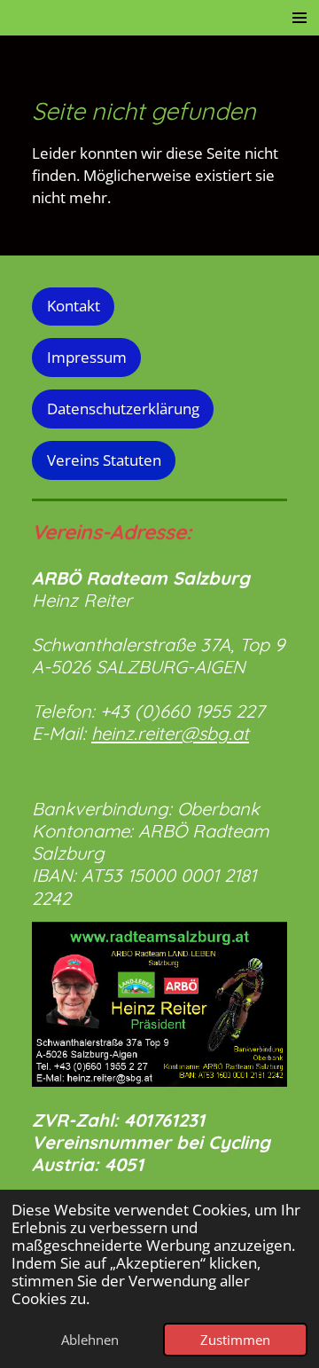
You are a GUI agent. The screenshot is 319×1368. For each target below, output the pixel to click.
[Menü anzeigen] (299, 17)
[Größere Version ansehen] (159, 1004)
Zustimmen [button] (235, 1339)
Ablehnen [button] (90, 1339)
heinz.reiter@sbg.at (170, 733)
